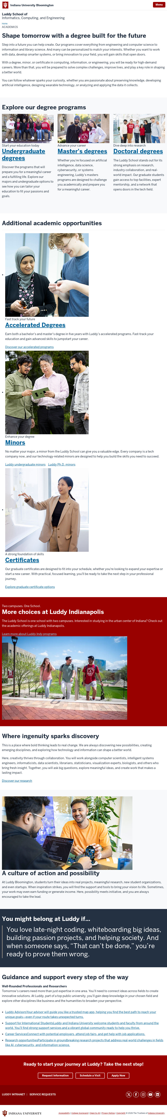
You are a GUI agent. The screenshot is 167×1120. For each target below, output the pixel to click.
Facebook (136, 1094)
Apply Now (118, 1075)
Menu (159, 4)
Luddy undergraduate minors (25, 464)
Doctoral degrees (138, 151)
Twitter (129, 1094)
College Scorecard (79, 1113)
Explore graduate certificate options (30, 587)
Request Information (55, 1075)
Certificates (22, 560)
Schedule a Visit (90, 1075)
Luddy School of (33, 16)
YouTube (150, 1094)
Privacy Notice (108, 1113)
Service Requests (43, 1094)
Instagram (143, 1094)
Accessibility (64, 1113)
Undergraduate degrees (23, 154)
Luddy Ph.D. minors (61, 464)
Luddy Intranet (13, 1094)
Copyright (120, 1113)
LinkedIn (157, 1094)
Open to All (95, 1113)
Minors (15, 442)
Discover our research (17, 781)
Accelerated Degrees (35, 325)
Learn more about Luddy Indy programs (29, 634)
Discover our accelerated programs (29, 347)
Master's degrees (82, 151)
